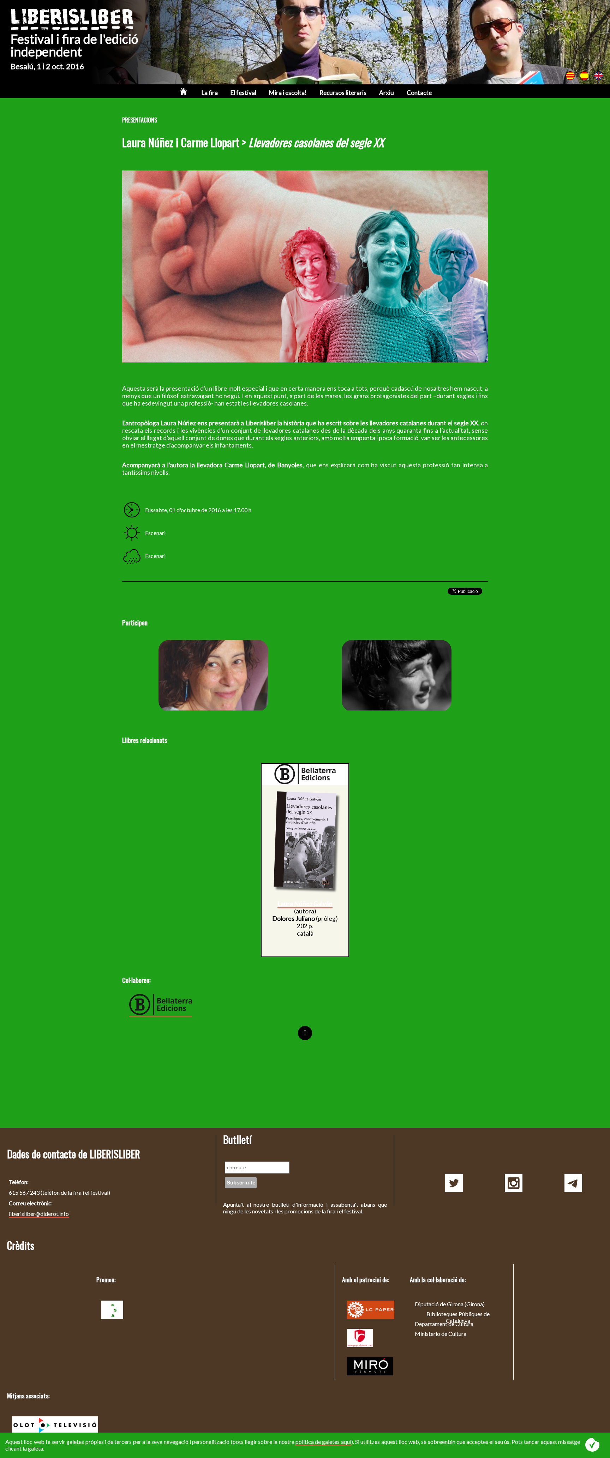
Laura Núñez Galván (396, 675)
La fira (210, 92)
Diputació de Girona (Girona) (450, 1304)
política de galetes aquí (323, 1441)
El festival (243, 92)
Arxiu (386, 92)
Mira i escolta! (288, 92)
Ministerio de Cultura (440, 1333)
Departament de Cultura (444, 1323)
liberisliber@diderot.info (39, 1213)
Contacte (419, 92)
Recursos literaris (342, 92)
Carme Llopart (213, 675)
